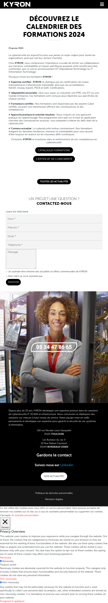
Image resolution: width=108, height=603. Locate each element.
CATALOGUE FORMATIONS (54, 150)
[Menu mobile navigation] (102, 4)
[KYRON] (17, 4)
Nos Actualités (54, 476)
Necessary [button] (5, 557)
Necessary (7, 561)
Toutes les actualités (54, 181)
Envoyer (13, 282)
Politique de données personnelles (54, 493)
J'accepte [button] (5, 515)
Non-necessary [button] (8, 578)
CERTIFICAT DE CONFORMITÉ (54, 159)
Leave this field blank (17, 211)
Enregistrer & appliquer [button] (12, 601)
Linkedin (66, 465)
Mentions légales (54, 499)
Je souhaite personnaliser (25, 515)
